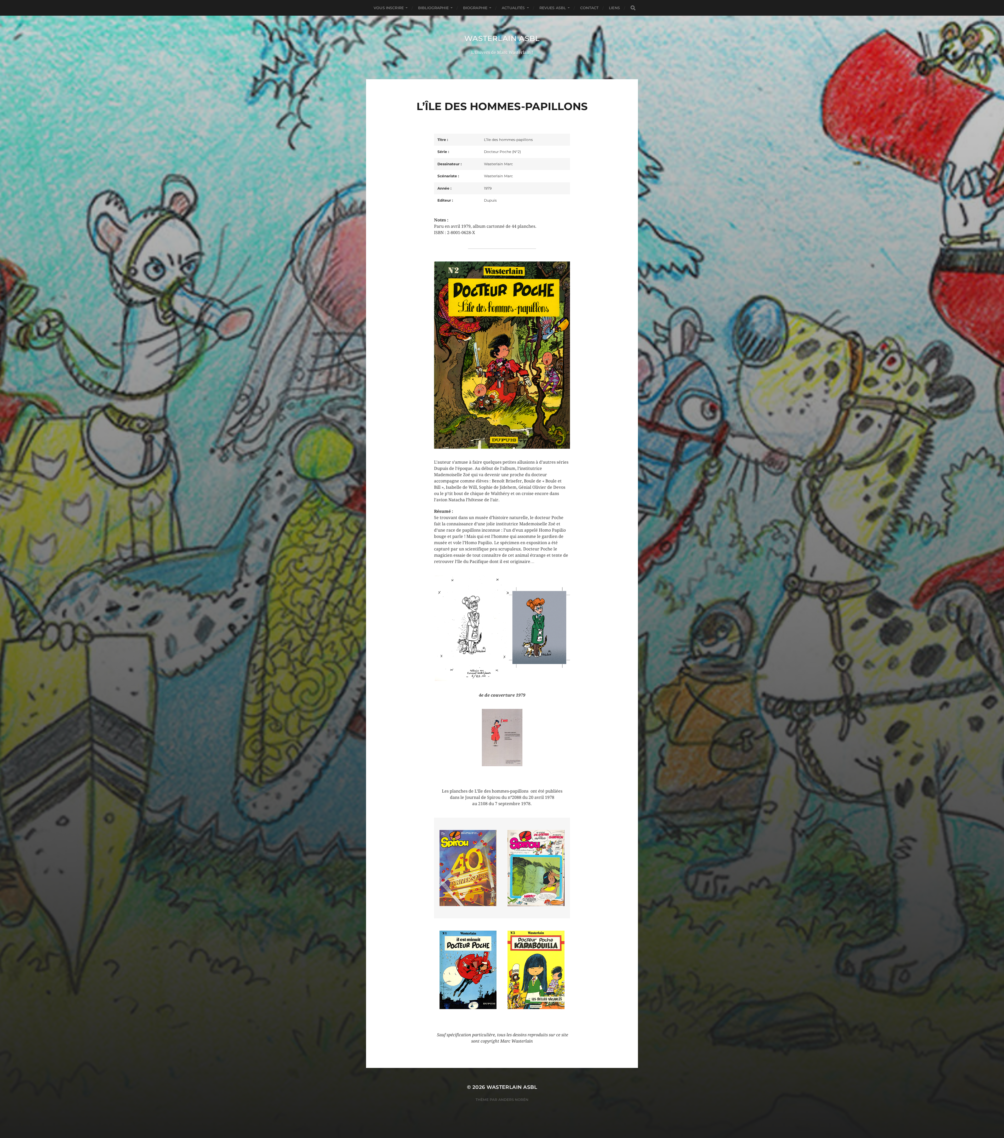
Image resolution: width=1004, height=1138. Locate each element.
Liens (614, 7)
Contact (589, 7)
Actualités (513, 7)
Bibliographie (433, 7)
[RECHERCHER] (633, 7)
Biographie (475, 7)
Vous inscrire (389, 7)
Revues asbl (552, 7)
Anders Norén (513, 1099)
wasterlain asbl (502, 38)
